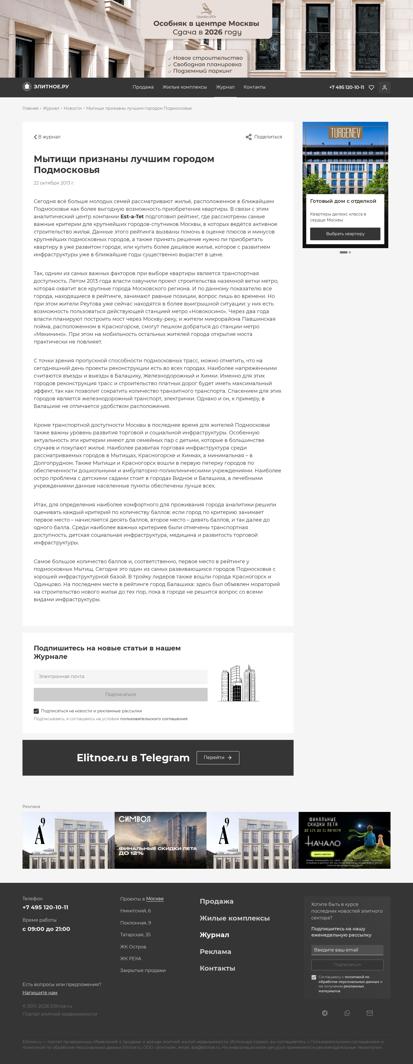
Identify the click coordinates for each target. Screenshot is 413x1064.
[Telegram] (324, 1014)
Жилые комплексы (185, 87)
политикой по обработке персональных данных (349, 979)
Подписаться (120, 694)
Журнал (225, 87)
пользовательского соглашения (154, 718)
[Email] (369, 1014)
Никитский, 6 (135, 910)
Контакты (255, 87)
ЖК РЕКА (130, 958)
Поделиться (268, 137)
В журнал (49, 137)
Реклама (216, 952)
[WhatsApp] (347, 1014)
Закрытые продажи (143, 970)
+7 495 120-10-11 (45, 907)
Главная (30, 108)
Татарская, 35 (135, 934)
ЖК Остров (133, 946)
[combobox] (155, 899)
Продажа (143, 87)
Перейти (214, 757)
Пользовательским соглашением (345, 1041)
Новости (73, 108)
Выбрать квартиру (345, 233)
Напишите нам (40, 992)
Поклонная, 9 (135, 923)
